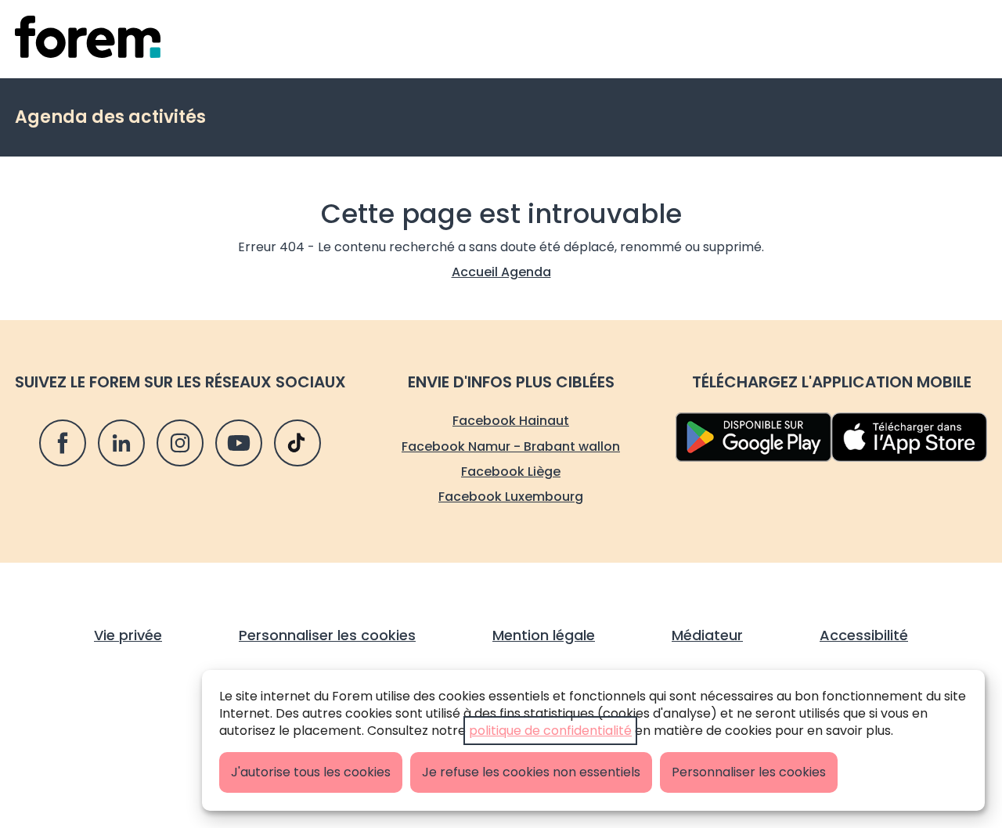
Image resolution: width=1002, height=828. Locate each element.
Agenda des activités (110, 117)
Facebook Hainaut (510, 421)
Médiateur (707, 635)
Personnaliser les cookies (749, 772)
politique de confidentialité (550, 731)
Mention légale (543, 635)
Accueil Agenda (501, 272)
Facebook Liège (510, 472)
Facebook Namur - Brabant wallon (511, 446)
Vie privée (128, 635)
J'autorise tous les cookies (311, 772)
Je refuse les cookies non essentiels (531, 772)
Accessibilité (864, 635)
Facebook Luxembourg (510, 497)
